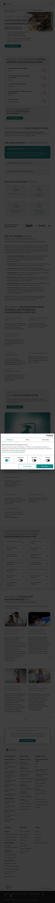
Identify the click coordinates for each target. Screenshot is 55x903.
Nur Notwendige (27, 466)
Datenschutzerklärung (18, 452)
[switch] (21, 460)
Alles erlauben (44, 466)
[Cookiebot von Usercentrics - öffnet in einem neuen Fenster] (47, 436)
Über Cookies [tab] (45, 439)
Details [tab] (27, 439)
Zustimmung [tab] (9, 439)
